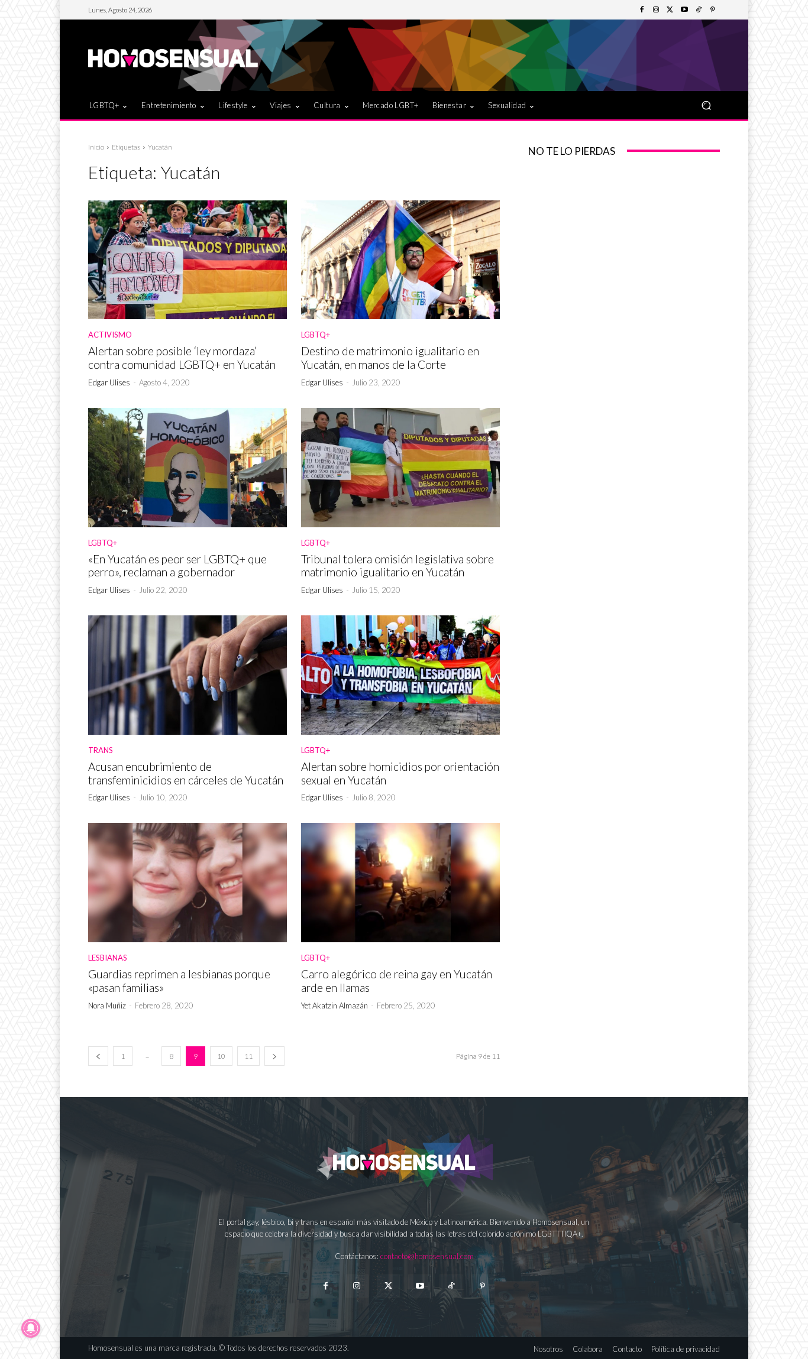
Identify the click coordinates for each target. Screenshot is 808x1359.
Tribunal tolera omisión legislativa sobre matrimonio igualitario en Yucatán (397, 565)
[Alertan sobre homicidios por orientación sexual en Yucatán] (400, 675)
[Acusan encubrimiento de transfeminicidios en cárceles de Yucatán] (187, 675)
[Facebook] (642, 10)
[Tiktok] (451, 1286)
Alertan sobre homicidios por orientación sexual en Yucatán (400, 773)
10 (221, 1056)
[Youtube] (684, 10)
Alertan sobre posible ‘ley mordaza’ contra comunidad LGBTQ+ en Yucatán (182, 357)
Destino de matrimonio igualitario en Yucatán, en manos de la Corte (390, 357)
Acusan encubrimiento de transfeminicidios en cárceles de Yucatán (185, 773)
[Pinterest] (713, 10)
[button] (706, 105)
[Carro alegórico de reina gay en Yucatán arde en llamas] (400, 882)
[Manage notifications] (30, 1328)
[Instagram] (656, 10)
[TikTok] (698, 10)
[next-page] (274, 1056)
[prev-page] (98, 1056)
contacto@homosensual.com (427, 1256)
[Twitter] (670, 10)
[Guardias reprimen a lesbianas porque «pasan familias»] (187, 882)
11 (248, 1056)
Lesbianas (107, 958)
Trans (100, 750)
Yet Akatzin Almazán (334, 1005)
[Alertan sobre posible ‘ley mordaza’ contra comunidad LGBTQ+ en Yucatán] (187, 260)
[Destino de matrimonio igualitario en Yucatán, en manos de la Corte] (400, 260)
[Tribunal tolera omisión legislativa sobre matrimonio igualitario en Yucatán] (400, 467)
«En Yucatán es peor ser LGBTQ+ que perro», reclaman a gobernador (177, 565)
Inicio (96, 146)
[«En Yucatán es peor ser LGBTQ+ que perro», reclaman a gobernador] (187, 467)
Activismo (110, 335)
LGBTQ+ (315, 335)
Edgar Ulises (109, 382)
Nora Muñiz (107, 1005)
